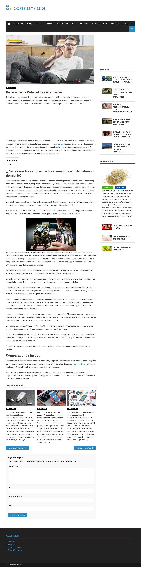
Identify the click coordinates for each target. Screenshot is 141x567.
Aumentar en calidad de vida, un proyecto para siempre (122, 122)
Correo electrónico (15, 497)
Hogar (74, 23)
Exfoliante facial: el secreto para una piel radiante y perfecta (122, 134)
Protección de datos (15, 550)
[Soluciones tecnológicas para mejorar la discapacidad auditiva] (107, 106)
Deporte (39, 23)
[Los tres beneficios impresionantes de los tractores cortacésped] (107, 91)
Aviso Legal (12, 544)
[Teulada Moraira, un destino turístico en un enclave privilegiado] (107, 146)
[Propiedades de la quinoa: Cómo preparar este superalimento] (117, 176)
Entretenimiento (62, 23)
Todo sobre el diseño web (84, 448)
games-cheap (79, 364)
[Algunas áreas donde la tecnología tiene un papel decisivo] (81, 398)
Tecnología (115, 23)
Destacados (106, 161)
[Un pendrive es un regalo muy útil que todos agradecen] (20, 398)
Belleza (29, 23)
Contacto (11, 542)
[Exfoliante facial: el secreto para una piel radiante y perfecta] (107, 133)
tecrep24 (61, 144)
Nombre (12, 488)
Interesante (84, 23)
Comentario (14, 466)
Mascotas (95, 23)
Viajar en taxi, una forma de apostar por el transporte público (123, 79)
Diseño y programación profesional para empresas (19, 448)
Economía (49, 23)
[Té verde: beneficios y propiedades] (107, 249)
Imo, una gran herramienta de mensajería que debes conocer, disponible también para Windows (50, 415)
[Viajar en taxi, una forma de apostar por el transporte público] (107, 78)
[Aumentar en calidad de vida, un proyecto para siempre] (107, 121)
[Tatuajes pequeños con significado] (107, 238)
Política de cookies (14, 547)
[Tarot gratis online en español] (107, 227)
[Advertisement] (95, 8)
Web (10, 506)
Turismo (126, 23)
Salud (105, 23)
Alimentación (18, 23)
